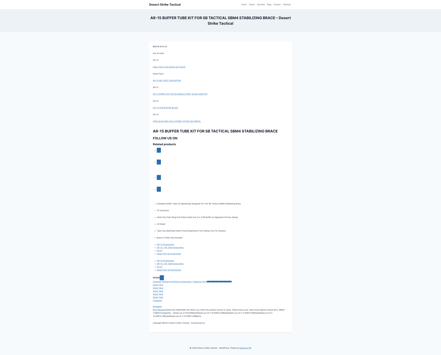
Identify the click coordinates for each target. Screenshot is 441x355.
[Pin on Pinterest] (225, 281)
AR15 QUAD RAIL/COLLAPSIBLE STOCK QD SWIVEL (177, 121)
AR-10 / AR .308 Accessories (170, 247)
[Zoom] (162, 277)
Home (244, 4)
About (252, 4)
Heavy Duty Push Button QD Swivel (169, 67)
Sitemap (287, 4)
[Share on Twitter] (217, 281)
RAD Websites (159, 310)
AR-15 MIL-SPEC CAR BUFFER (167, 80)
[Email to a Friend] (221, 281)
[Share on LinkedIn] (230, 281)
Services (261, 4)
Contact (277, 4)
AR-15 (161, 282)
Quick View (158, 285)
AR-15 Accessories (165, 244)
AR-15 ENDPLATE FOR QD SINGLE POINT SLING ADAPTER (180, 94)
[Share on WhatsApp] (209, 281)
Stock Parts (169, 282)
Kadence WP (246, 348)
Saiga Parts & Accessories (169, 254)
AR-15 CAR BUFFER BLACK (165, 108)
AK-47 (160, 251)
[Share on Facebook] (213, 281)
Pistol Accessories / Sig (185, 282)
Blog (269, 4)
